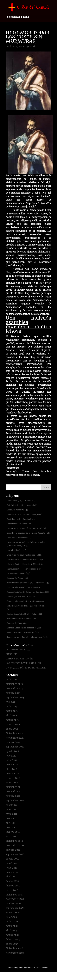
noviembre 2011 (14, 791)
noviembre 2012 (15, 738)
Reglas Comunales (18, 614)
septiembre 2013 (15, 697)
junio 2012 (11, 760)
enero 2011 (12, 836)
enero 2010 (12, 890)
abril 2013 (11, 715)
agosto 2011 (12, 805)
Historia (13, 564)
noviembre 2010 (15, 845)
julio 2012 (11, 756)
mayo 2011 (11, 818)
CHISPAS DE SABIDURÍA (19, 659)
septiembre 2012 (15, 747)
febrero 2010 (13, 886)
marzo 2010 (12, 881)
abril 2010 (11, 877)
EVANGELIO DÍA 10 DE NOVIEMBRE (26, 668)
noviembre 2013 (14, 688)
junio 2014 (12, 679)
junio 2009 (12, 921)
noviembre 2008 (15, 953)
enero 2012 (12, 783)
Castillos (13, 519)
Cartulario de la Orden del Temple (24, 514)
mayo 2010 (12, 872)
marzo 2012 (12, 774)
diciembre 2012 (14, 733)
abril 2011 (11, 823)
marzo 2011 (12, 827)
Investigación (33, 569)
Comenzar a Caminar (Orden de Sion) (26, 528)
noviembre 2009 (15, 899)
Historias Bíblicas (32, 564)
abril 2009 (11, 930)
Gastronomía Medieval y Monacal (25, 559)
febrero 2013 (13, 724)
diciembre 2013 (14, 684)
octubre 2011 (13, 796)
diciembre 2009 (14, 895)
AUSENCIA (11, 654)
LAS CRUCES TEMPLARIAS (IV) (23, 663)
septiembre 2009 (15, 908)
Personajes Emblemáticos (21, 596)
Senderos (14, 632)
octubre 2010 (13, 850)
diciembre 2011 (14, 787)
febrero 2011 (13, 832)
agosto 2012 (12, 751)
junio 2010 (11, 868)
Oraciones (34, 587)
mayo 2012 (12, 764)
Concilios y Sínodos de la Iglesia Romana (28, 533)
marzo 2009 (12, 935)
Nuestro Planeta (16, 587)
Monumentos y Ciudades (20, 583)
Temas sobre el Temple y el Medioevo (27, 637)
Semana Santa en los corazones (24, 628)
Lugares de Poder (17, 578)
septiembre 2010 (15, 854)
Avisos (32, 505)
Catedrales (29, 519)
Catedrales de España (19, 524)
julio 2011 (11, 809)
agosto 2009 (12, 912)
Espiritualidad (16, 550)
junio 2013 (11, 706)
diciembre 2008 (14, 948)
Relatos (37, 614)
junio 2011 (11, 814)
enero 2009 (12, 944)
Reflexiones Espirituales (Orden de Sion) (26, 607)
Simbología (31, 632)
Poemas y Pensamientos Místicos (25, 601)
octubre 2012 (13, 742)
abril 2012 (11, 769)
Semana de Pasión (17, 623)
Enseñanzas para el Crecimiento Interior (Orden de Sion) (26, 544)
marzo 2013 (12, 720)
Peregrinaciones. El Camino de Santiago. (28, 592)
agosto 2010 (12, 859)
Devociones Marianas (19, 537)
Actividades (14, 501)
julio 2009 (11, 917)
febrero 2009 (13, 939)
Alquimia (31, 501)
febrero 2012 (13, 778)
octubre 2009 (13, 903)
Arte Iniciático (15, 505)
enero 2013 (12, 729)
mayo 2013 (12, 711)
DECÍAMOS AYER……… (18, 650)
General (30, 46)
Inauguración (14, 569)
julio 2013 (11, 702)
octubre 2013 (13, 693)
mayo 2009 (12, 926)
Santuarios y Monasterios (21, 618)
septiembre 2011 (15, 800)
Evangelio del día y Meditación (24, 555)
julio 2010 (11, 863)
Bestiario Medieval (17, 510)
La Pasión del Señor (18, 573)
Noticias (42, 583)
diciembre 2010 (14, 841)
